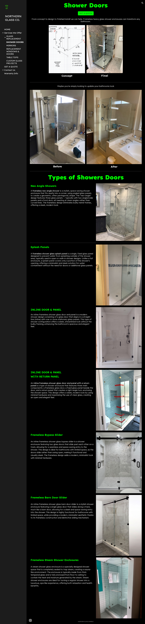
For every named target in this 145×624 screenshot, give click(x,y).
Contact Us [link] (9, 70)
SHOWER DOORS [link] (15, 42)
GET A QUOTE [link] (11, 66)
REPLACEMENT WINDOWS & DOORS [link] (13, 51)
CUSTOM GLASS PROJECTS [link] (14, 62)
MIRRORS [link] (11, 45)
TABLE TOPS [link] (12, 57)
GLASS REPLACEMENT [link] (13, 37)
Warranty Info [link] (11, 73)
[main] (86, 5)
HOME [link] (7, 29)
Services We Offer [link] (13, 33)
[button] (142, 3)
